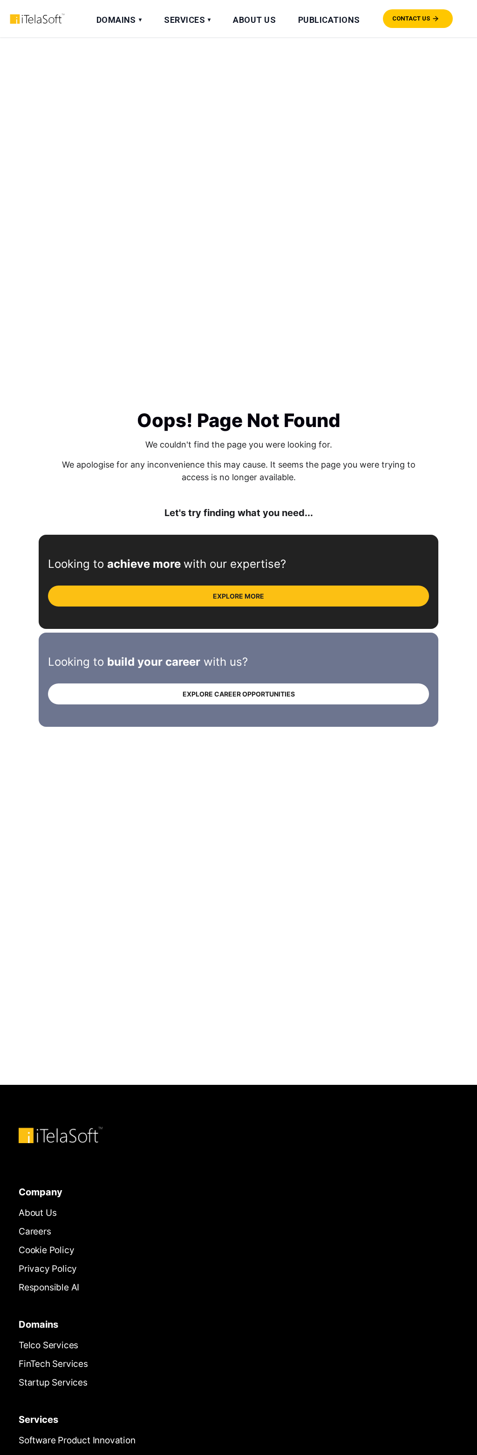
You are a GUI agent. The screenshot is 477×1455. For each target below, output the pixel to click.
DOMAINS (119, 20)
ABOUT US (254, 20)
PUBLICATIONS (329, 20)
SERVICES (187, 20)
